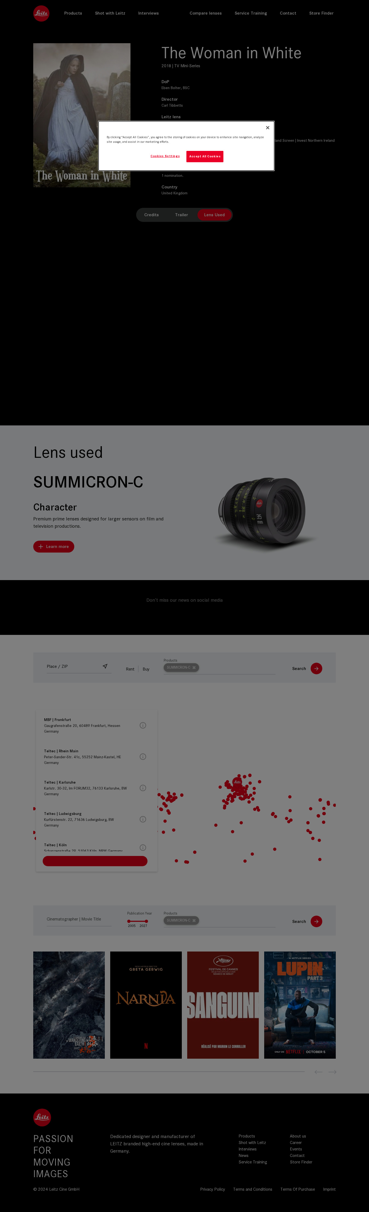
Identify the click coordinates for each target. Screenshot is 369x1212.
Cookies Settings (165, 156)
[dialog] (186, 146)
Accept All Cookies (204, 156)
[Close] (268, 128)
